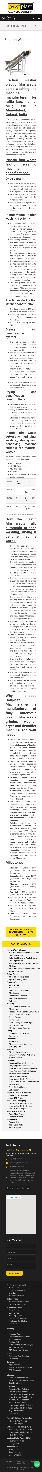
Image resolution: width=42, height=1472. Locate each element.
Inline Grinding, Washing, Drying (21, 1023)
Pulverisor (13, 1001)
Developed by (24, 1467)
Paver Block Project (17, 1114)
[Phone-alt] (3, 18)
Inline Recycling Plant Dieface (20, 1397)
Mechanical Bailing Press (19, 977)
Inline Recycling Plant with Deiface (22, 1071)
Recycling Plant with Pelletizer (21, 1063)
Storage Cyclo (14, 1122)
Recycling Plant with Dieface (20, 1066)
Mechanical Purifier (16, 1296)
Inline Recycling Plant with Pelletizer (23, 1068)
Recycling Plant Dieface (18, 1392)
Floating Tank (14, 1020)
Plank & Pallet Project (17, 1109)
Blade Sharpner (15, 1128)
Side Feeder (14, 1090)
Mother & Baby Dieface (18, 1076)
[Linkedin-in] (17, 1188)
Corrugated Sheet (16, 1117)
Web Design (12, 1467)
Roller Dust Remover (17, 1290)
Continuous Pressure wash (19, 1014)
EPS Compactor (15, 1047)
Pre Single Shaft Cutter (18, 998)
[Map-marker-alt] (14, 18)
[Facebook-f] (7, 1188)
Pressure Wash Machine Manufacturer (24, 1012)
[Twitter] (12, 1188)
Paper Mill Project (16, 1098)
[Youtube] (28, 1188)
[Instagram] (23, 1188)
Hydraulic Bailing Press (18, 979)
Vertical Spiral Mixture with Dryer (22, 1380)
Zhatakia (12, 1293)
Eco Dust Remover (16, 1288)
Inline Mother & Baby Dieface (20, 1106)
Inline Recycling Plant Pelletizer (21, 1394)
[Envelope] (9, 18)
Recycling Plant (15, 1389)
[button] (33, 18)
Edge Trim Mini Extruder (18, 1087)
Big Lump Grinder (15, 1316)
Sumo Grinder (14, 988)
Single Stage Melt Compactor (20, 1044)
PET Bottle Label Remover (19, 1028)
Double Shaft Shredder (18, 996)
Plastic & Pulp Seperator (18, 1095)
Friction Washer (15, 1017)
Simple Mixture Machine (18, 1052)
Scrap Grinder (14, 985)
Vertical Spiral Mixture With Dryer (22, 1055)
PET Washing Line (16, 1025)
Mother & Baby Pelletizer (19, 1074)
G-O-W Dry (13, 1331)
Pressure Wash (15, 1334)
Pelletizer (25, 1389)
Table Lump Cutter (16, 1125)
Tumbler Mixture (15, 1058)
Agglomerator (14, 1041)
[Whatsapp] (37, 1464)
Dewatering (13, 1036)
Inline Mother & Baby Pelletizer (21, 1079)
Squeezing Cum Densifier (19, 1033)
